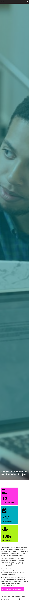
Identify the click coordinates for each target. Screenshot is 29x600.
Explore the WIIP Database (11, 589)
